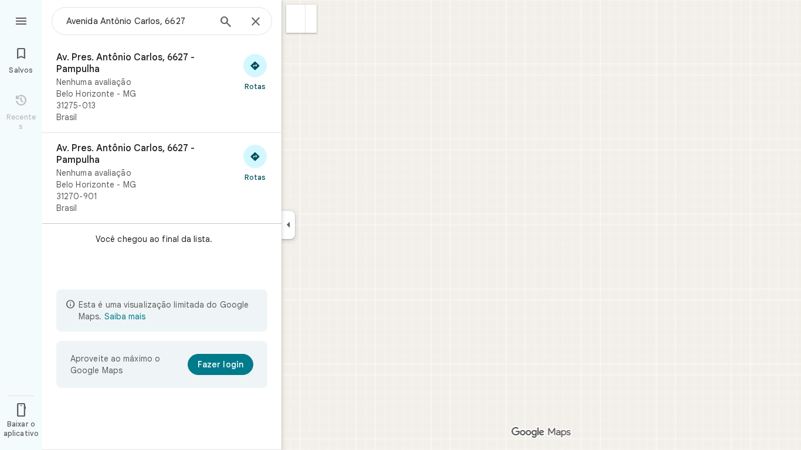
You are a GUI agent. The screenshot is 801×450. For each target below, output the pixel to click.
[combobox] (137, 21)
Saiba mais (124, 316)
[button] (296, 19)
